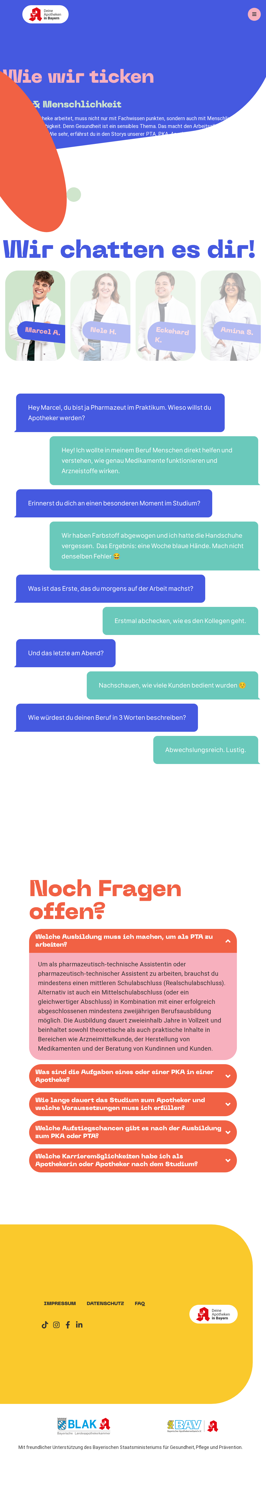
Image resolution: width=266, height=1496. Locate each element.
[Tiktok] (45, 1325)
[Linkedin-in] (79, 1325)
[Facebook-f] (68, 1325)
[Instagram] (56, 1325)
